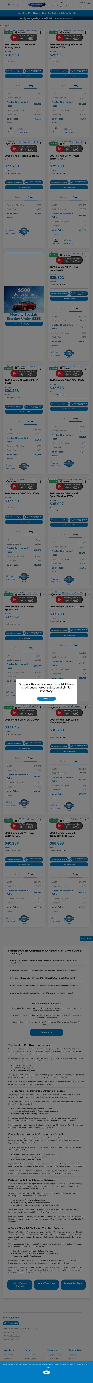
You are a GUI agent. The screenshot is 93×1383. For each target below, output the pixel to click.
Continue (46, 698)
